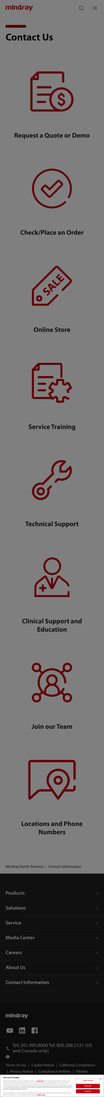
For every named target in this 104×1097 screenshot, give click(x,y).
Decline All (87, 1086)
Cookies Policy (40, 1095)
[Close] (101, 1079)
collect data (40, 1081)
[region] (52, 1086)
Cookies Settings (88, 1080)
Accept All (88, 1091)
